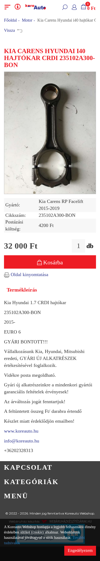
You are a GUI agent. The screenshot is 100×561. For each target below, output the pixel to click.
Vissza (10, 30)
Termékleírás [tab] (22, 290)
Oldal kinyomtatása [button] (28, 274)
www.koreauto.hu (21, 431)
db (89, 245)
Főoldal (10, 20)
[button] (65, 7)
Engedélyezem (80, 550)
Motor (27, 20)
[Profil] (74, 7)
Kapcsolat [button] (28, 467)
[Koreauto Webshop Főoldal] (35, 7)
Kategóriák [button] (31, 482)
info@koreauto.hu (21, 441)
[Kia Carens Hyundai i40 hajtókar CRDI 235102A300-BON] (50, 133)
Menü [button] (16, 496)
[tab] (50, 467)
